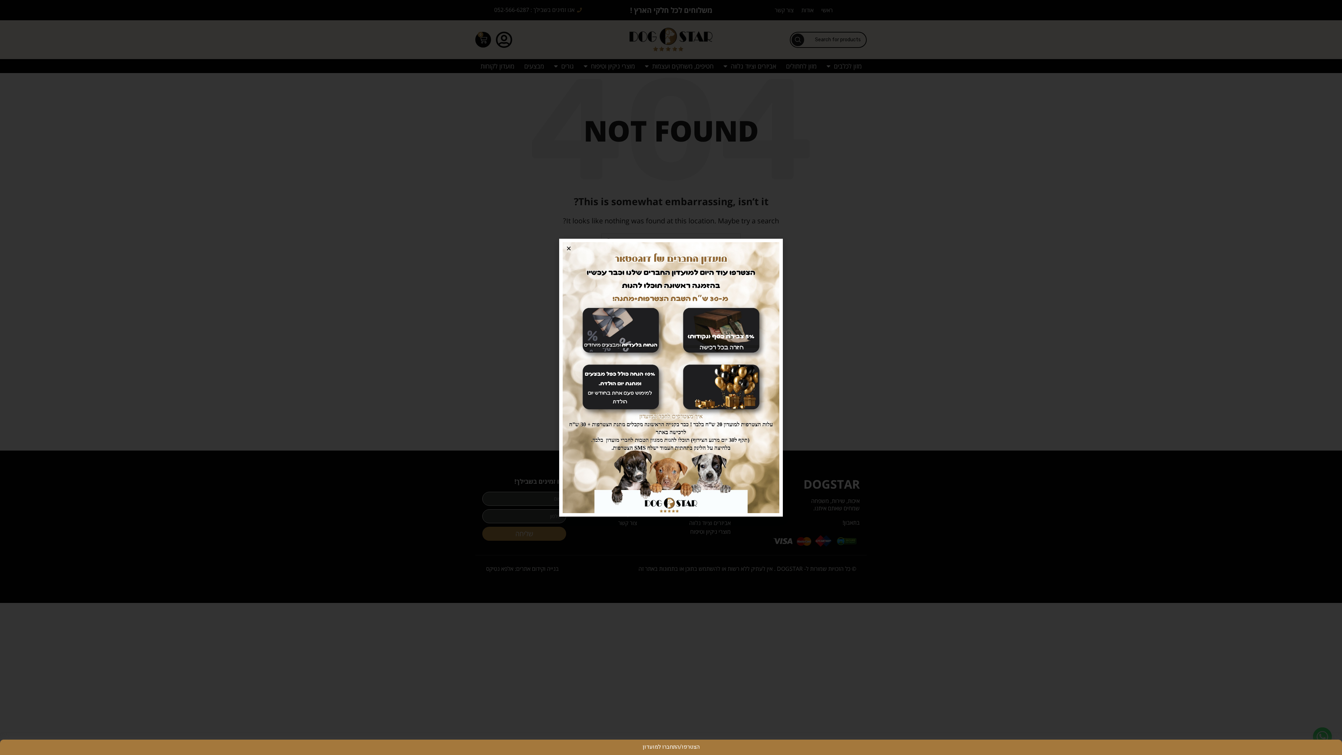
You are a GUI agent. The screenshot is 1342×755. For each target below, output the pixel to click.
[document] (671, 377)
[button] (568, 248)
